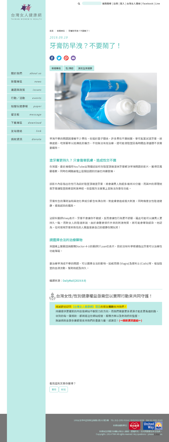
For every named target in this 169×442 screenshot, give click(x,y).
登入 (122, 3)
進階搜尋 (106, 3)
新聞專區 (61, 30)
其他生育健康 (85, 68)
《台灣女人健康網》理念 (86, 307)
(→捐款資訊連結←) (130, 320)
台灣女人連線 (133, 3)
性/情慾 (69, 68)
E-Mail (157, 434)
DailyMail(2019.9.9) (74, 280)
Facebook (147, 3)
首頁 (51, 30)
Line (157, 3)
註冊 (115, 3)
